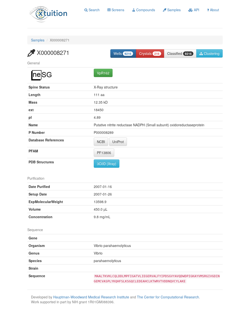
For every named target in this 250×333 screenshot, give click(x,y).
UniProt (118, 141)
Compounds (145, 9)
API (196, 9)
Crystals (149, 53)
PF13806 (104, 152)
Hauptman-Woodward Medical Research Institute (91, 296)
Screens (117, 9)
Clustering (211, 53)
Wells (122, 53)
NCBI (101, 141)
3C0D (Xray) (106, 163)
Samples (173, 9)
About (214, 9)
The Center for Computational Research (168, 296)
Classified (179, 53)
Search (94, 9)
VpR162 (103, 72)
